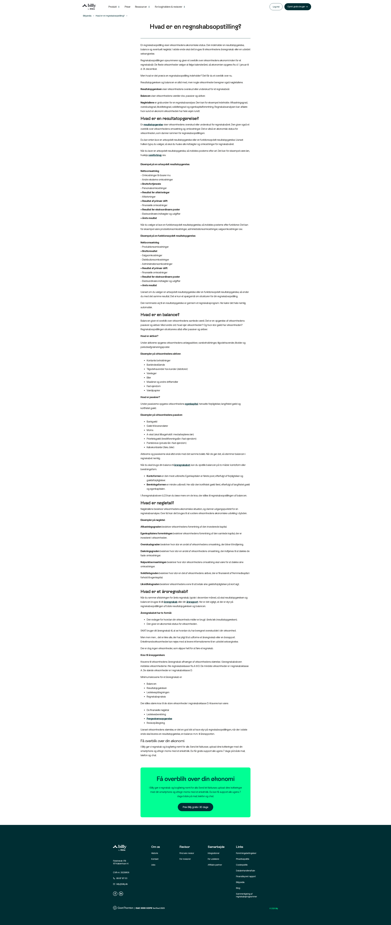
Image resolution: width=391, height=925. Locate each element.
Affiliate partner (215, 865)
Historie (154, 853)
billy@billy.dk (122, 884)
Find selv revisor (186, 853)
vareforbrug (155, 155)
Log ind (276, 7)
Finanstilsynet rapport (246, 876)
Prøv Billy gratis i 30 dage (195, 807)
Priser (127, 6)
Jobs (153, 865)
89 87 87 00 (121, 878)
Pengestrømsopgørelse (159, 718)
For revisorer (185, 859)
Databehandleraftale (245, 870)
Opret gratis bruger (296, 6)
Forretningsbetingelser (246, 853)
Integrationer (213, 853)
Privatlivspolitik (242, 859)
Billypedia (240, 882)
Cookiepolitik (242, 865)
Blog (238, 888)
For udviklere (213, 859)
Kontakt (154, 859)
